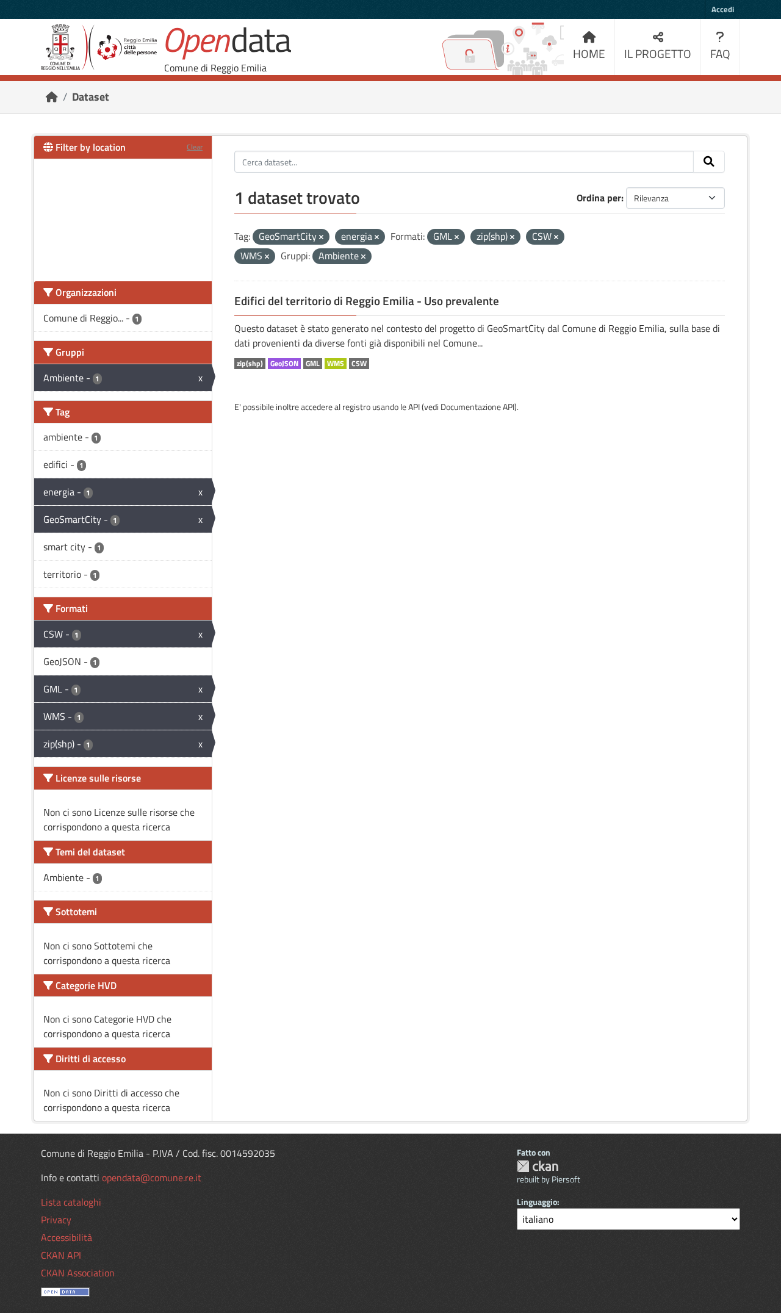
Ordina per (599, 197)
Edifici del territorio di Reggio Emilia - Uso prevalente (366, 301)
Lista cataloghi (71, 1202)
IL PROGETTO (657, 53)
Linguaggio (537, 1201)
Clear (195, 147)
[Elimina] (321, 237)
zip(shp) (250, 363)
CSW (359, 363)
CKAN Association (78, 1272)
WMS (335, 363)
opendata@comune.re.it (151, 1177)
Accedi (722, 9)
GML (313, 363)
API (414, 406)
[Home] (52, 96)
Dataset (90, 96)
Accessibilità (66, 1237)
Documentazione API (477, 406)
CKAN (537, 1166)
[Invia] (709, 162)
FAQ (720, 53)
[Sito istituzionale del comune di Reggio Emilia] (99, 47)
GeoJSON (284, 363)
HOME (589, 53)
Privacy (56, 1219)
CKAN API (61, 1255)
